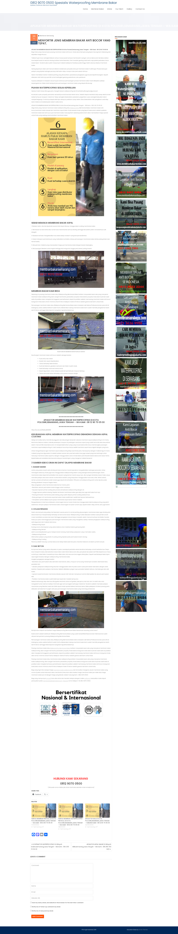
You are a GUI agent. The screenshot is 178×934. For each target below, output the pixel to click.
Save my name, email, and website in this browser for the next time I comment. (58, 903)
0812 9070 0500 (71, 783)
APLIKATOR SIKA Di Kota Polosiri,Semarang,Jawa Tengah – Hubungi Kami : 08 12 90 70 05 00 (97, 821)
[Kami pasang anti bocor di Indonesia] (131, 532)
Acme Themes (143, 930)
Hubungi (65, 681)
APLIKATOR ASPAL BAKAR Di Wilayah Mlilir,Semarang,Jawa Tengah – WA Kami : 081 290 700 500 (91, 846)
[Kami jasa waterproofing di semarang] (131, 373)
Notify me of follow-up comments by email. (46, 907)
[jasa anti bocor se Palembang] (131, 564)
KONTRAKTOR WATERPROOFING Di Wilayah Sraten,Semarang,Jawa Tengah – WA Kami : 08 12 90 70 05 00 (50, 846)
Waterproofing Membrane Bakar (60, 648)
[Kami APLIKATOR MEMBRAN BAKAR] (131, 278)
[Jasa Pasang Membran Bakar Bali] (131, 119)
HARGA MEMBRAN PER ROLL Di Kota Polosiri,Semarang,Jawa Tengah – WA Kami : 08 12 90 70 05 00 (43, 821)
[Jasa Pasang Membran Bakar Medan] (131, 150)
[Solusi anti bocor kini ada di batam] (131, 437)
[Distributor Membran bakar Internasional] (131, 55)
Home (85, 9)
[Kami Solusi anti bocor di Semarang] (131, 469)
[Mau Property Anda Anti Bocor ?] (131, 500)
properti (48, 678)
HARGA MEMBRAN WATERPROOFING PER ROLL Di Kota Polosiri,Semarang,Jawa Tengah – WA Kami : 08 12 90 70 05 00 (70, 822)
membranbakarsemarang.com (52, 681)
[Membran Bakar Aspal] (131, 87)
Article (109, 9)
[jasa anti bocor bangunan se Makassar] (131, 596)
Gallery (129, 9)
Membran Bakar (97, 9)
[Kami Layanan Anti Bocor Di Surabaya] (131, 309)
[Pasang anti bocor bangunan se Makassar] (131, 405)
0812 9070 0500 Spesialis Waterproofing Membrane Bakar (73, 3)
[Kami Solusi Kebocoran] (131, 246)
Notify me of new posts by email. (42, 911)
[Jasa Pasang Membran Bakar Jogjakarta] (131, 341)
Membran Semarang (47, 36)
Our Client (119, 9)
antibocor (87, 678)
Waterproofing (74, 108)
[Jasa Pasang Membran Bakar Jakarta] (131, 214)
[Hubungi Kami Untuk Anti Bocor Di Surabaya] (131, 182)
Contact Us (140, 9)
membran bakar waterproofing (63, 670)
